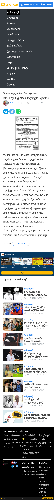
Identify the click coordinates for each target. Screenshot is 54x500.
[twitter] (12, 112)
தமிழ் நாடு (13, 12)
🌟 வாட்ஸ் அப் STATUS (25, 444)
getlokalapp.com (29, 471)
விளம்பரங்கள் (45, 446)
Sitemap (43, 495)
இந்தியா (34, 439)
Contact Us (44, 467)
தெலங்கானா (10, 435)
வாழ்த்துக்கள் (45, 442)
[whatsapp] (19, 112)
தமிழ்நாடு (8, 446)
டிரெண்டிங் (17, 442)
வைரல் (33, 446)
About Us (43, 471)
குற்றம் (25, 456)
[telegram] (6, 112)
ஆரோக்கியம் (28, 435)
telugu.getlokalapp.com (33, 475)
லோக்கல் (16, 435)
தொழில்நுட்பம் (46, 435)
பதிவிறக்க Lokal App (48, 498)
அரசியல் (43, 439)
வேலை (15, 439)
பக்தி (32, 435)
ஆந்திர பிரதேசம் (8, 441)
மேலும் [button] (11, 84)
